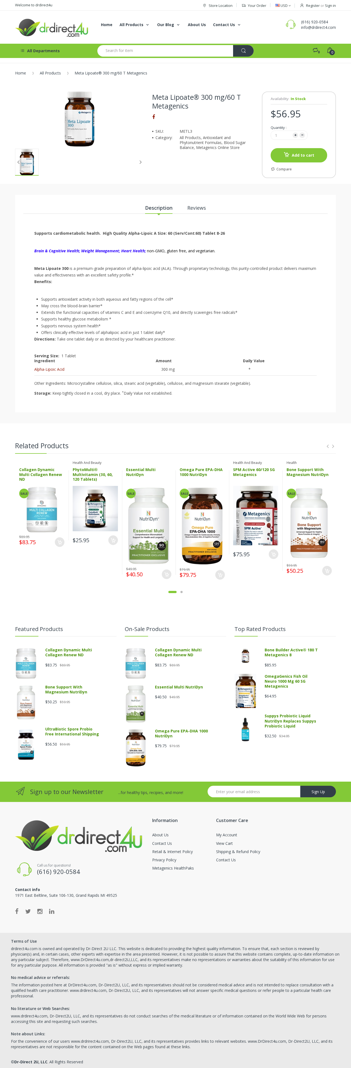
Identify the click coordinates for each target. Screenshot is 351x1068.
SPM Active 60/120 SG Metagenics (254, 472)
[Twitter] (28, 911)
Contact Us (162, 843)
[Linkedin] (51, 911)
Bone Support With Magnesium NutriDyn (308, 472)
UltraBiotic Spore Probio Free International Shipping (72, 731)
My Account (226, 834)
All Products (50, 73)
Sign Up (318, 791)
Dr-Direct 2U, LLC (30, 1061)
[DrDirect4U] (52, 27)
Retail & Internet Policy (172, 851)
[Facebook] (153, 117)
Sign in (330, 5)
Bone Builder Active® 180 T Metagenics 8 (291, 652)
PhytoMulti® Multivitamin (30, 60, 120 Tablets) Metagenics (93, 477)
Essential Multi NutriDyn (140, 472)
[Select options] (113, 540)
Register (313, 5)
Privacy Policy (164, 859)
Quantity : (279, 127)
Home (20, 73)
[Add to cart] (59, 542)
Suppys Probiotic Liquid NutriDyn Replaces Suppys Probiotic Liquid (290, 720)
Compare (284, 169)
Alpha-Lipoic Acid (49, 369)
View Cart (224, 843)
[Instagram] (40, 911)
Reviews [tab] (196, 207)
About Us (160, 834)
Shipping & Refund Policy (238, 851)
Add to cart (303, 155)
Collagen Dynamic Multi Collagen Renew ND (40, 474)
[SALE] (42, 509)
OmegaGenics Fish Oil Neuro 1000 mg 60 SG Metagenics (286, 681)
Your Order (257, 5)
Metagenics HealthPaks (173, 868)
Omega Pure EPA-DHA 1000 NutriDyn (201, 472)
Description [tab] (158, 207)
